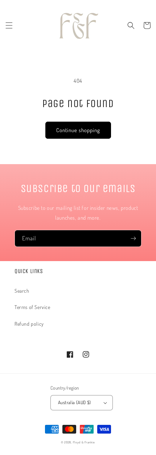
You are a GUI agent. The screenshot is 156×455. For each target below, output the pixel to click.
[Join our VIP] (133, 238)
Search (22, 291)
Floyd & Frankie (84, 442)
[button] (9, 25)
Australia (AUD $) (74, 402)
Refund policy (29, 324)
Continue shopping (78, 130)
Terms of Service (32, 307)
